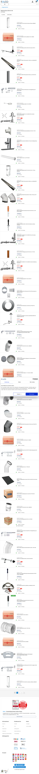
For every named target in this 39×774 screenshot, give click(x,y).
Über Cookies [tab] (32, 382)
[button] (32, 2)
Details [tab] (19, 382)
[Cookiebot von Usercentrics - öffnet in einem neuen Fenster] (33, 379)
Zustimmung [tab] (7, 382)
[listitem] (8, 724)
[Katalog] (5, 4)
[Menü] (7, 770)
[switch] (6, 772)
